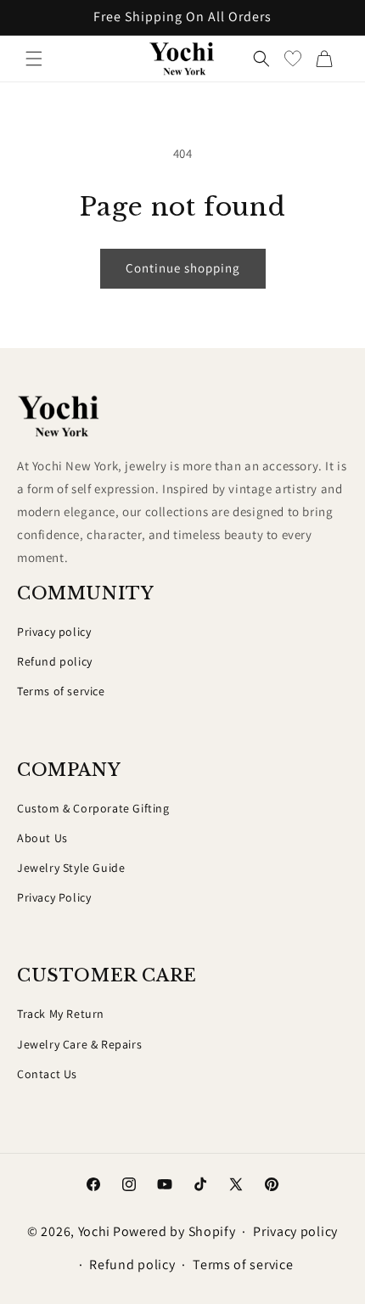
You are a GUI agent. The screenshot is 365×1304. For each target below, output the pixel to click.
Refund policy (55, 661)
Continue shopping (183, 268)
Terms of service (61, 691)
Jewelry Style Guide (71, 867)
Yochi (94, 1231)
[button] (34, 58)
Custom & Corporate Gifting (93, 808)
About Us (42, 838)
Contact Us (47, 1074)
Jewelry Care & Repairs (79, 1044)
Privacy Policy (54, 897)
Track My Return (60, 1013)
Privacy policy (54, 631)
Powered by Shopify (174, 1231)
